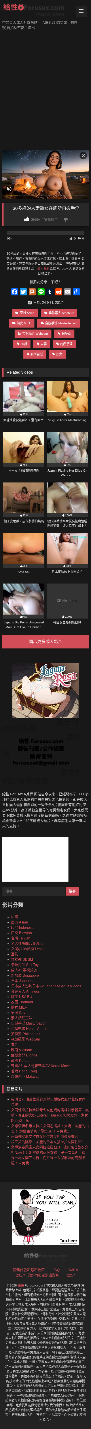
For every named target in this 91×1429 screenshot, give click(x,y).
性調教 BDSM (22, 959)
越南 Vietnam (21, 1050)
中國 (14, 917)
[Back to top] (77, 1415)
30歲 (24, 344)
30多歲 (66, 333)
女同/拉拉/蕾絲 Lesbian (29, 949)
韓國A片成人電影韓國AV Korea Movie (41, 1066)
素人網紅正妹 (21, 1018)
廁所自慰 (36, 354)
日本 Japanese (22, 981)
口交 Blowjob (21, 933)
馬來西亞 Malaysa (25, 1076)
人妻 (43, 344)
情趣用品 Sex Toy (25, 965)
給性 (21, 1285)
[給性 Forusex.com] (37, 10)
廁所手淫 (66, 344)
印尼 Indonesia (22, 927)
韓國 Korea (19, 1060)
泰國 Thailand (22, 1002)
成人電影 (43, 268)
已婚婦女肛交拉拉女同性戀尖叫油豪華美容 (44, 1136)
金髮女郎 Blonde (24, 1055)
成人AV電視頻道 (24, 970)
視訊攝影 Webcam (35, 333)
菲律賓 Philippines (25, 1034)
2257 (71, 1275)
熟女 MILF (24, 323)
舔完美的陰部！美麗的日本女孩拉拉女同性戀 (46, 1142)
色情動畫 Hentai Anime (29, 1029)
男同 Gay (18, 1013)
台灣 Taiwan (20, 938)
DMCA (73, 1270)
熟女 (59, 354)
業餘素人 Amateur (61, 313)
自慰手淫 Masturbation (61, 323)
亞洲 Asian (27, 313)
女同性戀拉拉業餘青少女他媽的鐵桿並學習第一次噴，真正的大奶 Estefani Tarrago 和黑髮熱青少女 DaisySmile (50, 1115)
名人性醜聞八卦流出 (27, 943)
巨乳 (14, 954)
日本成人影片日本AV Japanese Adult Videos (46, 986)
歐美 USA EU (21, 997)
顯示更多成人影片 (45, 641)
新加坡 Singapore (25, 975)
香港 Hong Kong (24, 1071)
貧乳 (14, 1044)
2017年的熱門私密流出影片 (37, 1275)
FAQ (56, 1270)
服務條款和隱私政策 (29, 1270)
